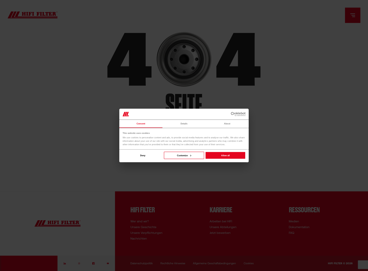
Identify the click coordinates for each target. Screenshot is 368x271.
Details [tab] (184, 123)
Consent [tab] (141, 123)
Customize (182, 155)
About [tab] (227, 123)
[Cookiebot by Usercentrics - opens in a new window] (233, 114)
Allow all (225, 155)
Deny (142, 155)
